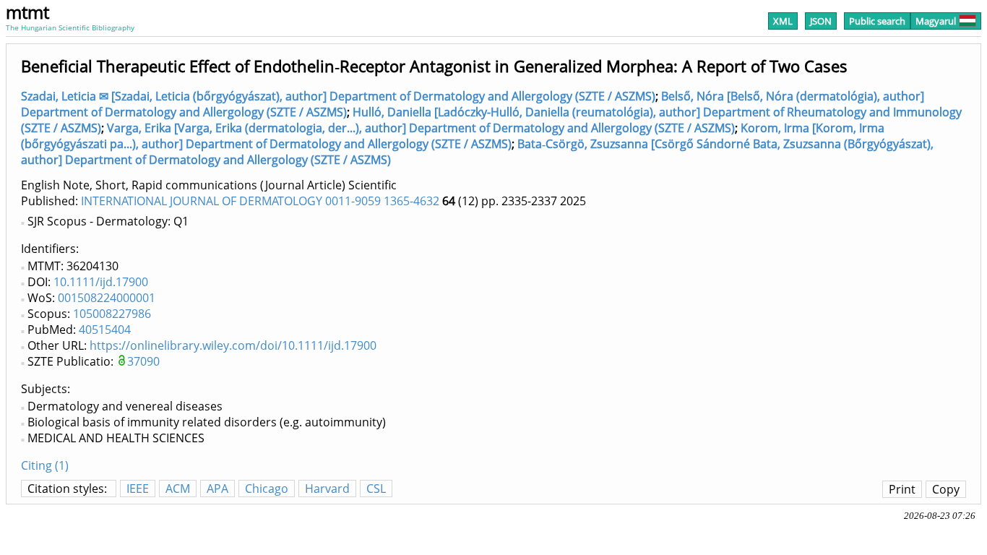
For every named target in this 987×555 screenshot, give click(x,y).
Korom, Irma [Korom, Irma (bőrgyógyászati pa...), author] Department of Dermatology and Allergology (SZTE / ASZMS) (452, 136)
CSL (376, 488)
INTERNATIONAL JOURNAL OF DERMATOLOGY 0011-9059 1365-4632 (260, 201)
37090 (143, 361)
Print (902, 489)
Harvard (327, 488)
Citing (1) (45, 465)
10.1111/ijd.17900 (100, 282)
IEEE (137, 488)
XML (783, 20)
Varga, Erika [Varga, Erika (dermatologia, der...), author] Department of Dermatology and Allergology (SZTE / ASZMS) (421, 128)
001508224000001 (106, 298)
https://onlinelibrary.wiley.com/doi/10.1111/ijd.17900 (233, 345)
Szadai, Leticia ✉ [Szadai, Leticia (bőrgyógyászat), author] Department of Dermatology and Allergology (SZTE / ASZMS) (338, 96)
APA (217, 488)
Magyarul (935, 20)
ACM (177, 488)
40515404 (105, 329)
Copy (946, 489)
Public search (877, 20)
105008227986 (112, 314)
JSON (821, 20)
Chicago (266, 488)
